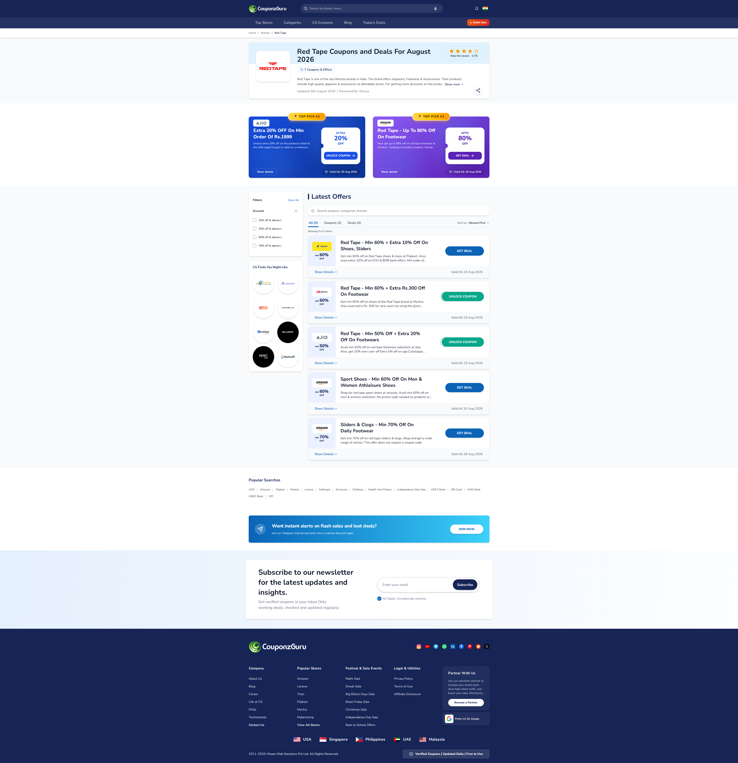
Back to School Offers (360, 725)
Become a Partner (466, 702)
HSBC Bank (256, 496)
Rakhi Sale (480, 22)
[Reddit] (478, 646)
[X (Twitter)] (486, 646)
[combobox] (369, 8)
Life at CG (256, 702)
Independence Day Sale (411, 489)
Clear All (293, 200)
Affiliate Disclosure (407, 694)
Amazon (265, 489)
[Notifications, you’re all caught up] (477, 8)
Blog (252, 686)
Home (252, 33)
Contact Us (256, 725)
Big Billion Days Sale (360, 694)
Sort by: (471, 223)
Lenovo (308, 489)
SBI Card (456, 489)
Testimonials (258, 717)
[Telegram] (436, 646)
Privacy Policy (403, 679)
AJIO (251, 489)
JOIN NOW (467, 529)
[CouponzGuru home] (268, 8)
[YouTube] (427, 646)
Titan (300, 694)
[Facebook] (461, 646)
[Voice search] (435, 8)
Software (324, 489)
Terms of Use (403, 686)
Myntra (294, 489)
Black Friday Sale (357, 702)
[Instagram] (419, 646)
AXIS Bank (473, 489)
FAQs (252, 709)
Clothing (358, 489)
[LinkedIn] (453, 646)
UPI (271, 496)
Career (253, 694)
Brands (265, 33)
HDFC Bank (438, 489)
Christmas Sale (356, 709)
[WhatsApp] (444, 646)
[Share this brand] (478, 90)
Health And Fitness (380, 489)
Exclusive (341, 489)
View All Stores (308, 725)
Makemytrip (305, 717)
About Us (255, 679)
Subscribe (465, 584)
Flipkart (280, 489)
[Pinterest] (470, 646)
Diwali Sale (353, 686)
